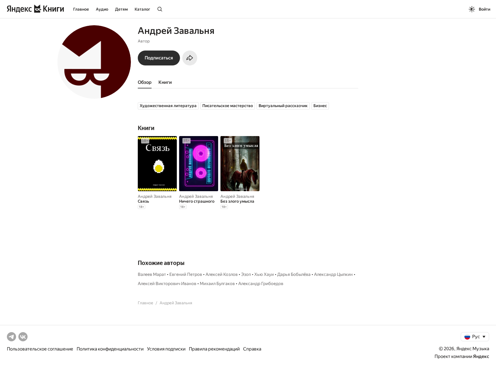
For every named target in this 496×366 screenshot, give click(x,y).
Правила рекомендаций (214, 349)
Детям (121, 9)
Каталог (142, 9)
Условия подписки (166, 349)
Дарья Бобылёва (294, 274)
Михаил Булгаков (217, 283)
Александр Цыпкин (333, 274)
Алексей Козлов (222, 274)
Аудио (102, 9)
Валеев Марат (152, 274)
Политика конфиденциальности (110, 349)
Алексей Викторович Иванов (167, 283)
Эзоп (246, 274)
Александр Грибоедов (260, 283)
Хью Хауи (264, 274)
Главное (81, 9)
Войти (484, 9)
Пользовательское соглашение (40, 349)
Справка (252, 349)
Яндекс (481, 356)
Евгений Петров (185, 274)
